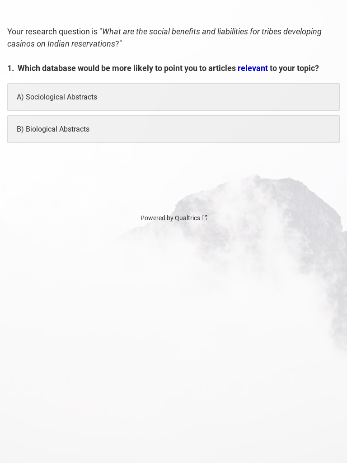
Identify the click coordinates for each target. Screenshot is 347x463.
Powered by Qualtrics (170, 218)
